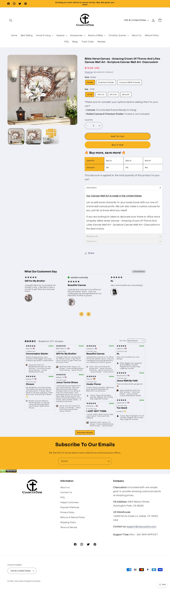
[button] (10, 20)
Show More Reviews (85, 433)
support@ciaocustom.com (141, 526)
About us (65, 487)
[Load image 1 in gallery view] (16, 137)
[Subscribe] (108, 461)
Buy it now (117, 145)
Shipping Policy (68, 522)
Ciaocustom (19, 581)
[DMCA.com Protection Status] (8, 472)
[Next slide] (88, 314)
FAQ (62, 497)
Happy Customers (69, 502)
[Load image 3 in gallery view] (51, 137)
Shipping (88, 72)
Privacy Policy (67, 512)
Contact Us (66, 492)
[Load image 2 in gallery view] (34, 137)
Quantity (89, 120)
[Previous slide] (81, 314)
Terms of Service (68, 527)
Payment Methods (69, 507)
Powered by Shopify (32, 581)
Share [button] (91, 253)
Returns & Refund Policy (72, 517)
